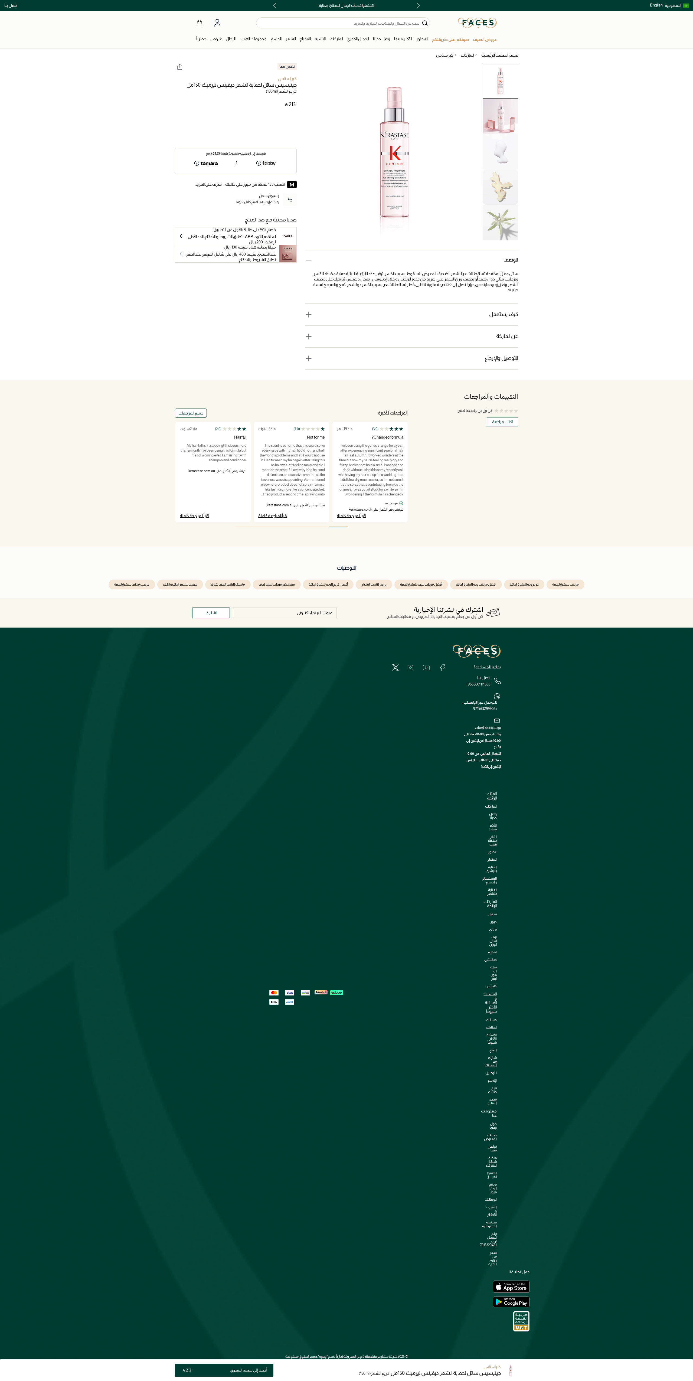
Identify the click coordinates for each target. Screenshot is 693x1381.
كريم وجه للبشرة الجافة (524, 584)
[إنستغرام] (410, 667)
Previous (417, 5)
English (656, 5)
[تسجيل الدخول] (217, 23)
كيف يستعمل (503, 314)
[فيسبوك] (442, 667)
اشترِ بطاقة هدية (492, 840)
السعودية (673, 5)
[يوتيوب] (426, 667)
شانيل (492, 914)
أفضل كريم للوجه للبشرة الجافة (328, 584)
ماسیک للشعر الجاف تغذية (228, 584)
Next (276, 5)
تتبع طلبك (492, 1090)
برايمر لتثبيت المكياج (374, 584)
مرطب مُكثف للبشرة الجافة (131, 584)
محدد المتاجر (492, 1101)
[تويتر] (395, 667)
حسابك (491, 1020)
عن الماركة (507, 336)
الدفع (493, 1050)
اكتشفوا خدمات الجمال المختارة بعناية (346, 5)
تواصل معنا (492, 1148)
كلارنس (491, 986)
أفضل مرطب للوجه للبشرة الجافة (421, 584)
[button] (677, 5)
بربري (493, 929)
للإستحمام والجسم (489, 880)
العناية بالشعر (492, 892)
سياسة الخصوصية (489, 1224)
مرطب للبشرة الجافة (565, 584)
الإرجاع (492, 1080)
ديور (494, 922)
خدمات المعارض (490, 1137)
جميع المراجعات (190, 413)
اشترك (211, 612)
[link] (336, 39)
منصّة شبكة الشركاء (491, 1161)
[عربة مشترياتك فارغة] (199, 23)
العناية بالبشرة (491, 869)
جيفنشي (490, 960)
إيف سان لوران (493, 940)
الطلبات (491, 1027)
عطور (492, 852)
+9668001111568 (478, 684)
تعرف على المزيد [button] (208, 184)
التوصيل (491, 1073)
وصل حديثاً (493, 816)
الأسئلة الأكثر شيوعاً (491, 1038)
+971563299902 (485, 708)
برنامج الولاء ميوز (493, 1188)
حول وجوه (493, 1125)
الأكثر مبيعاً (493, 827)
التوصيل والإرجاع (501, 358)
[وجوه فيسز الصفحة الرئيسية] (477, 23)
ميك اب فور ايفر (493, 973)
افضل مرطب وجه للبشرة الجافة (476, 584)
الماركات (491, 806)
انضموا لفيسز (492, 1175)
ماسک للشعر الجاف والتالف (180, 584)
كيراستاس (287, 78)
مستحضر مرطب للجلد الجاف (277, 584)
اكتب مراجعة (502, 421)
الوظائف (491, 1199)
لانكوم (492, 952)
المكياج (492, 859)
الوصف (511, 260)
